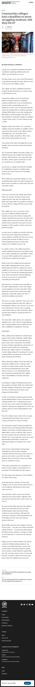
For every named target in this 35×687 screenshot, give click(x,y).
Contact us (5, 623)
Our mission (5, 617)
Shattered (10, 660)
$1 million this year (13, 270)
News (3, 10)
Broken (11, 655)
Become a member (7, 625)
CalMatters (9, 27)
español (21, 74)
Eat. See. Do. (5, 638)
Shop (3, 671)
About (3, 614)
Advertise (4, 673)
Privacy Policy (5, 620)
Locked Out (8, 651)
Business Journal (6, 640)
